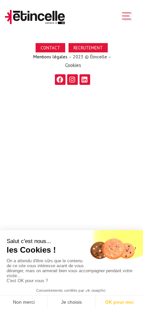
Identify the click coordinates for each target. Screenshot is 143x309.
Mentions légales (50, 57)
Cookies (73, 65)
